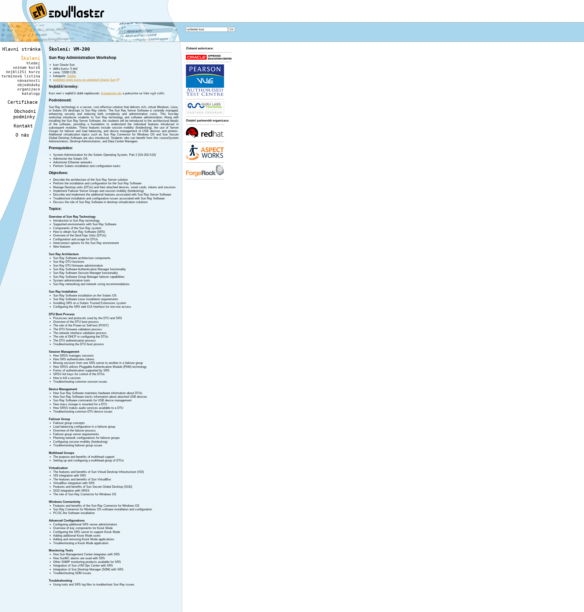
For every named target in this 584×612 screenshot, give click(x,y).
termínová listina (20, 76)
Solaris (71, 76)
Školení (30, 58)
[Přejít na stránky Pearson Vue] (205, 96)
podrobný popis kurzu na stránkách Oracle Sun (84, 80)
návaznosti (28, 80)
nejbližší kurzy (23, 72)
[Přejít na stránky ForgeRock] (205, 176)
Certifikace (23, 102)
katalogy (31, 93)
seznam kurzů (26, 67)
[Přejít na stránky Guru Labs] (205, 113)
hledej (33, 63)
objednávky (28, 85)
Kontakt (23, 126)
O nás (22, 135)
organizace (28, 89)
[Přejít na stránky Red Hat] (205, 138)
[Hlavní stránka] (292, 11)
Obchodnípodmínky (24, 114)
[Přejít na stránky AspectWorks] (205, 159)
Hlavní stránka (21, 49)
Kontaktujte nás (111, 93)
